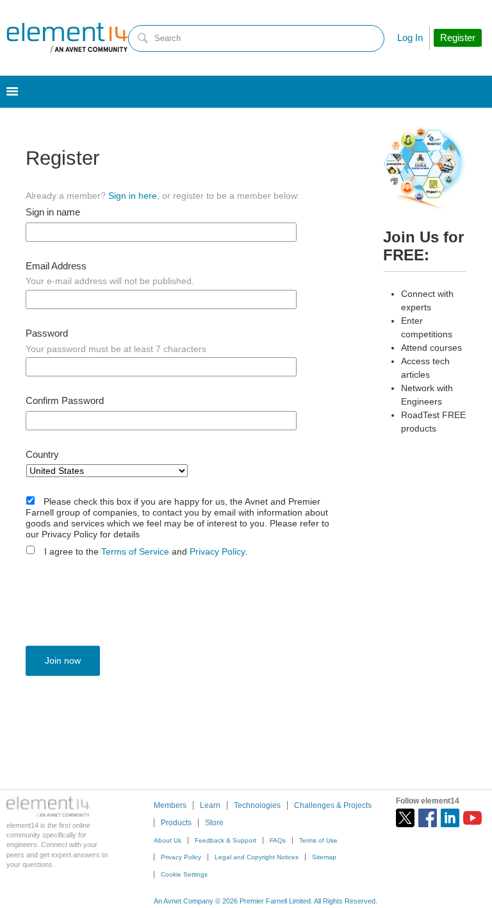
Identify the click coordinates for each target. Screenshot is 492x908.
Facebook (427, 818)
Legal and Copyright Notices (257, 857)
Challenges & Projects (333, 805)
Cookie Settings (184, 874)
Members (170, 805)
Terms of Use (318, 840)
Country (42, 455)
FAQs (278, 840)
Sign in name (53, 212)
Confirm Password (65, 401)
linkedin (450, 818)
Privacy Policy (217, 551)
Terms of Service (135, 551)
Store (214, 822)
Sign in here (132, 195)
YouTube (472, 818)
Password (47, 333)
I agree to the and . (145, 551)
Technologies (257, 805)
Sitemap (324, 857)
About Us (167, 840)
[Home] (67, 38)
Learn (210, 805)
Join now (63, 660)
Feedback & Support (225, 840)
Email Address (56, 266)
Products (176, 822)
